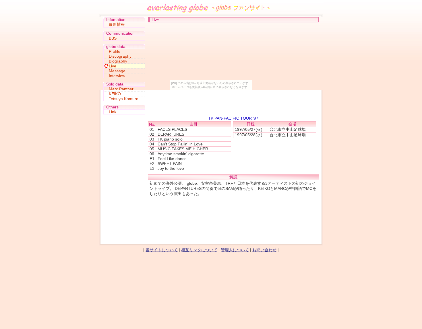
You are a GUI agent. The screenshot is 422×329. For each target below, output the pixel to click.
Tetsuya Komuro (123, 98)
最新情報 (117, 24)
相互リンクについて (199, 250)
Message (117, 71)
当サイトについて (162, 250)
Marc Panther (121, 89)
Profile (114, 51)
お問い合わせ (264, 250)
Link (112, 112)
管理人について (235, 250)
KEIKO (115, 94)
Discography (120, 56)
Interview (117, 75)
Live (112, 66)
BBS (113, 38)
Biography (118, 61)
